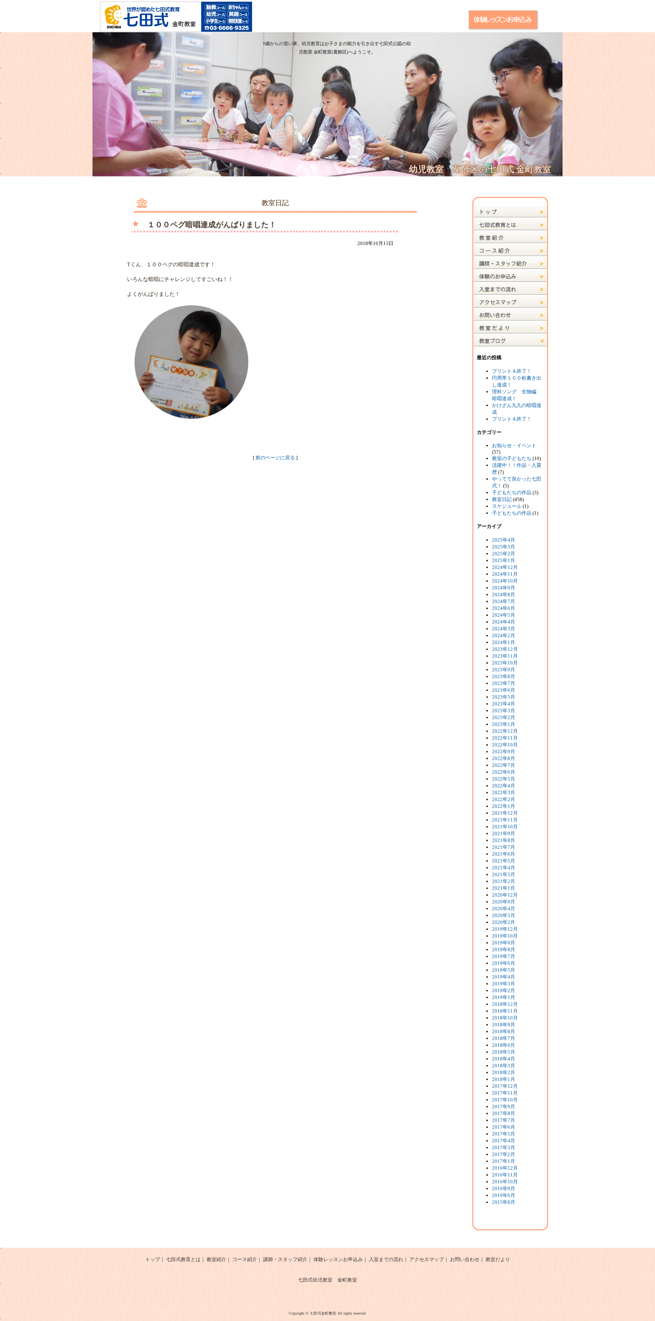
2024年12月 (505, 567)
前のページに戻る (275, 457)
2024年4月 (503, 622)
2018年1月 (503, 1079)
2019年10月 (505, 936)
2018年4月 (503, 1059)
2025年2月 (503, 553)
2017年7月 (503, 1120)
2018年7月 (503, 1038)
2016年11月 (505, 1175)
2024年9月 (503, 588)
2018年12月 (505, 1004)
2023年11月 (505, 656)
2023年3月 (503, 710)
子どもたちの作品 (511, 492)
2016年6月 (503, 1195)
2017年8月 (503, 1113)
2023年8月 (503, 676)
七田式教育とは (183, 1259)
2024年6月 (503, 608)
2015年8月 (503, 1202)
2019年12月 (505, 929)
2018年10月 (505, 1018)
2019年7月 (503, 956)
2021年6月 (503, 854)
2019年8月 (503, 949)
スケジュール (507, 506)
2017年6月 (503, 1127)
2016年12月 (505, 1168)
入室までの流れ (386, 1259)
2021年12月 (505, 813)
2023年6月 (503, 690)
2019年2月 (503, 990)
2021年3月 (503, 874)
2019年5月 (503, 970)
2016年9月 (503, 1188)
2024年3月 (503, 628)
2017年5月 (503, 1134)
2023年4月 (503, 704)
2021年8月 (503, 840)
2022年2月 (503, 799)
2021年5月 (503, 861)
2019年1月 (503, 997)
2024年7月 (503, 601)
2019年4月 (503, 977)
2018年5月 (503, 1052)
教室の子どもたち (511, 458)
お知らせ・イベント (514, 445)
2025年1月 (503, 560)
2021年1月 (503, 888)
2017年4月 (503, 1141)
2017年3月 (503, 1147)
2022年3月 (503, 792)
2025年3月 (503, 547)
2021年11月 (505, 820)
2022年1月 (503, 806)
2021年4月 (503, 867)
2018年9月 (503, 1024)
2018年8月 (503, 1031)
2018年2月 (503, 1072)
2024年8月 (503, 594)
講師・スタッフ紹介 (285, 1259)
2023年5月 (503, 697)
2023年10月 (505, 663)
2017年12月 (505, 1086)
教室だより (498, 1259)
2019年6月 (503, 963)
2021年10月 (505, 826)
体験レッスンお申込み (338, 1259)
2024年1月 (503, 642)
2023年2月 (503, 717)
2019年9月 (503, 943)
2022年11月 (505, 738)
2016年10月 (505, 1181)
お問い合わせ (464, 1259)
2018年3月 (503, 1065)
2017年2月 (503, 1154)
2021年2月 (503, 881)
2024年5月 (503, 615)
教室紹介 (216, 1259)
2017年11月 (505, 1093)
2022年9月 (503, 751)
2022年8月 (503, 758)
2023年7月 (503, 683)
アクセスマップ (426, 1259)
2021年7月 (503, 847)
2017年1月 (503, 1161)
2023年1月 (503, 724)
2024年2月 (503, 635)
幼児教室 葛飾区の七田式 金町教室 (480, 169)
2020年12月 (505, 895)
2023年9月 (503, 669)
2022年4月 (503, 786)
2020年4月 (503, 908)
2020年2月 (503, 922)
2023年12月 (505, 649)
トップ (152, 1259)
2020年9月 (503, 902)
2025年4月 (503, 540)
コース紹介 (244, 1259)
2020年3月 (503, 915)
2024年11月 (505, 574)
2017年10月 (505, 1100)
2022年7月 (503, 765)
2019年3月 (503, 983)
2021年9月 (503, 833)
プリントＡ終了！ (511, 371)
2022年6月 (503, 772)
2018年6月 (503, 1045)
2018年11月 (505, 1011)
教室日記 (502, 499)
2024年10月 (505, 581)
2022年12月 (505, 731)
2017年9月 (503, 1106)
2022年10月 (505, 745)
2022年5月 (503, 779)
